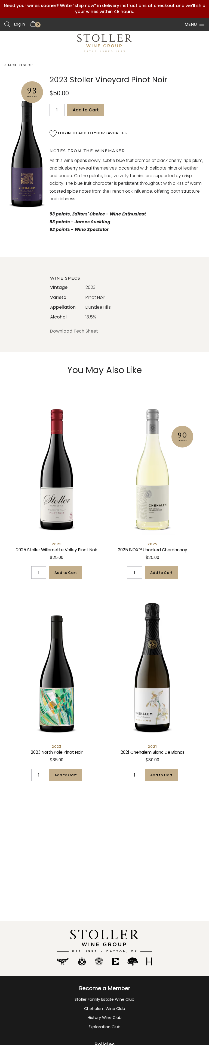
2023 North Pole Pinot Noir (57, 752)
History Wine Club (105, 1017)
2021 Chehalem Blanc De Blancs (153, 752)
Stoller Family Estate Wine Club (104, 999)
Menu (191, 24)
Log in (19, 24)
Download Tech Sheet (74, 331)
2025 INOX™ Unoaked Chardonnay (152, 550)
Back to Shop (19, 65)
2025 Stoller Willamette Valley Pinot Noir (56, 550)
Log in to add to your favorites (92, 133)
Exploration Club (105, 1027)
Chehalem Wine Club (104, 1008)
